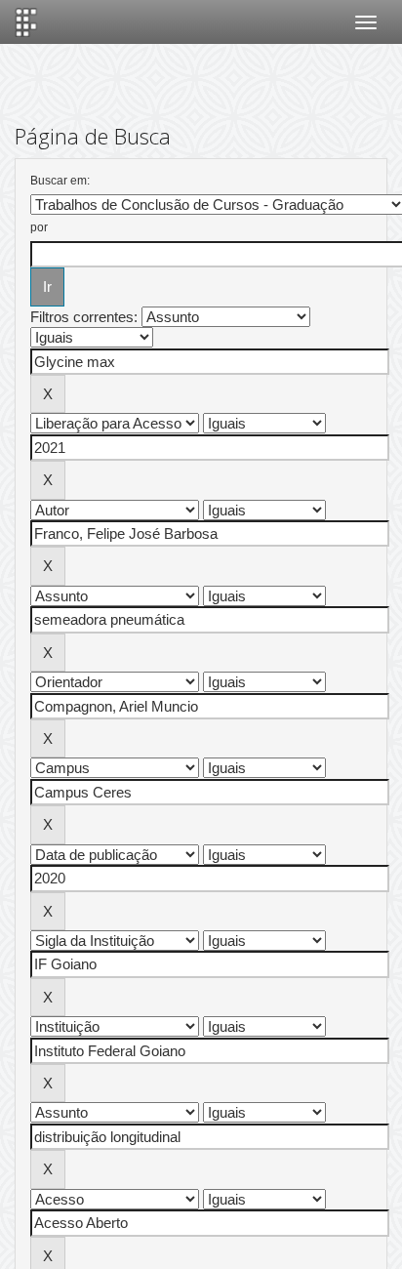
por (39, 227)
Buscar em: (60, 180)
